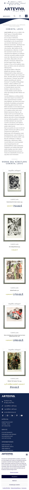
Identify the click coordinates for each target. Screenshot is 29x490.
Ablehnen (14, 480)
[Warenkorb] (20, 16)
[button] (27, 454)
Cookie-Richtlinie (6, 488)
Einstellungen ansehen (14, 484)
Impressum (23, 488)
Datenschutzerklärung (16, 488)
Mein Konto (6, 16)
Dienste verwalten (14, 472)
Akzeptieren (14, 476)
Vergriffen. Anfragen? (14, 170)
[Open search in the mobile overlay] (14, 16)
